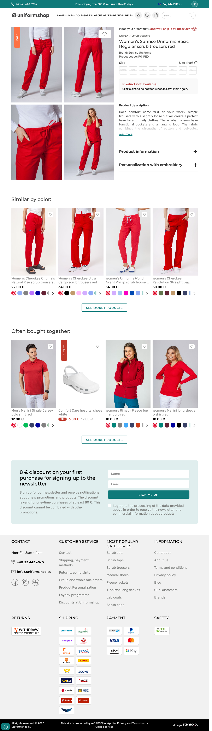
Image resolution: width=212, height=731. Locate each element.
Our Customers (165, 590)
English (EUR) (171, 4)
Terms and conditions (170, 568)
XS (133, 70)
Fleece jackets (118, 582)
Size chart (186, 63)
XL (173, 70)
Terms (136, 723)
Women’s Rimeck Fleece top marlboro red (127, 412)
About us (161, 560)
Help (128, 15)
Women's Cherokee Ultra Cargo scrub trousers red (77, 280)
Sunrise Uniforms (139, 52)
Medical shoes (118, 575)
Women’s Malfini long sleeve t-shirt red (174, 412)
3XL (192, 70)
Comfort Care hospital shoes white (80, 412)
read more (125, 134)
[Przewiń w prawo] (51, 294)
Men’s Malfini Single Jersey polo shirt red (32, 412)
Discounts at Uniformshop (79, 602)
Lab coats (114, 597)
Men (70, 15)
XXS (123, 70)
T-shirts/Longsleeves (123, 590)
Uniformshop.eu (21, 726)
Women (61, 15)
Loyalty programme (74, 595)
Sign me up (148, 495)
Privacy (121, 723)
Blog (157, 582)
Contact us (162, 553)
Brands (118, 15)
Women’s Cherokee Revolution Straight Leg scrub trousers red (171, 280)
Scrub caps (115, 605)
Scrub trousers (140, 35)
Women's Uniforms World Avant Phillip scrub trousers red (127, 280)
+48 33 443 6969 (26, 4)
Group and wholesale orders (80, 580)
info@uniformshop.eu (34, 572)
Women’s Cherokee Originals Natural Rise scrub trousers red (33, 280)
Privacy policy (165, 575)
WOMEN (124, 35)
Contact (65, 553)
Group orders (103, 15)
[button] (158, 151)
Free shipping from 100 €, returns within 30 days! (104, 4)
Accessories (84, 15)
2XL (182, 70)
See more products (104, 308)
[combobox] (179, 15)
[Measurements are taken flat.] (196, 63)
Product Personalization (77, 587)
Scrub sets (115, 553)
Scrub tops (115, 560)
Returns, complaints (74, 572)
